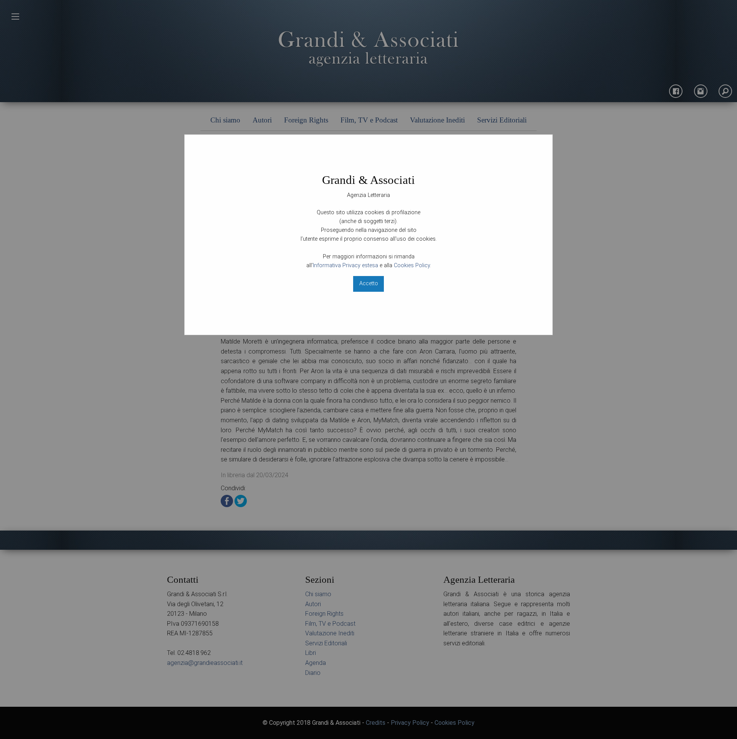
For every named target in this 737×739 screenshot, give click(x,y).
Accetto (368, 283)
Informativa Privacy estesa (345, 265)
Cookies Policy (412, 265)
